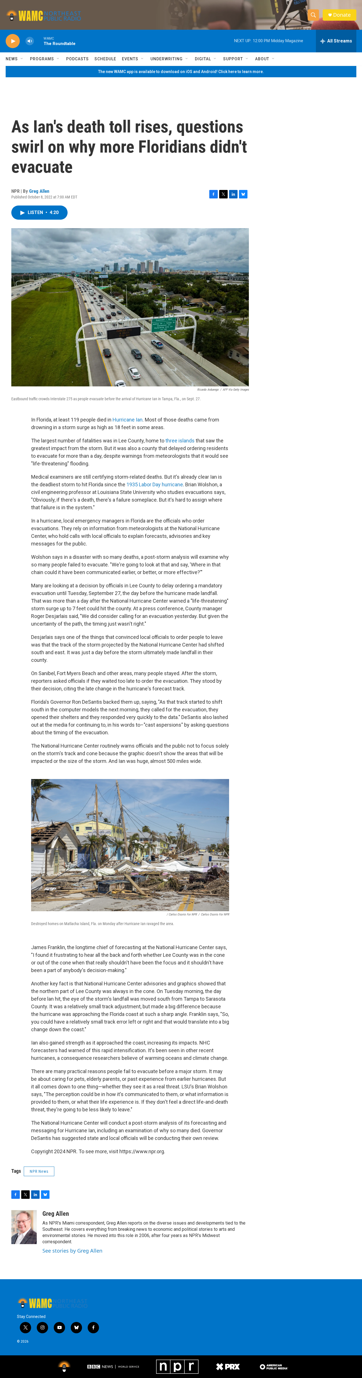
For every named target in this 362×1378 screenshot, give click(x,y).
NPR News (39, 1171)
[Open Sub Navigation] (22, 59)
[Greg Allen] (24, 1227)
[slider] (39, 41)
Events (130, 59)
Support (233, 59)
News (12, 59)
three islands (180, 441)
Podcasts (77, 59)
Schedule (105, 59)
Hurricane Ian (128, 420)
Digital (203, 59)
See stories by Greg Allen (72, 1250)
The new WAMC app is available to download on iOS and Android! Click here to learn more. (181, 71)
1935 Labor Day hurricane (154, 484)
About (262, 59)
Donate (342, 15)
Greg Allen (39, 191)
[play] (12, 41)
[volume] (30, 41)
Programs (42, 59)
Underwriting (166, 59)
